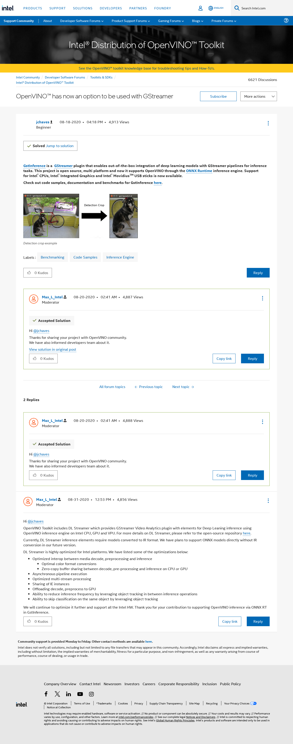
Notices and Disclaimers (200, 716)
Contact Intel (89, 683)
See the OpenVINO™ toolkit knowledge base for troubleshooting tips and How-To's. (146, 68)
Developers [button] (111, 7)
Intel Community (28, 77)
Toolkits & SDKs (101, 77)
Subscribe (218, 96)
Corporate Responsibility (178, 683)
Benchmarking (52, 257)
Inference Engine (120, 257)
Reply (258, 272)
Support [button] (57, 7)
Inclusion (209, 683)
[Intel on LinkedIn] (69, 694)
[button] (267, 123)
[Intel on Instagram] (91, 694)
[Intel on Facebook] (46, 694)
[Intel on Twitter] (57, 694)
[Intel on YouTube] (80, 694)
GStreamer (63, 165)
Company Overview (60, 683)
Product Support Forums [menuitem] (129, 20)
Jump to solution (53, 145)
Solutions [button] (82, 7)
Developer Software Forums (65, 77)
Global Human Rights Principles (175, 720)
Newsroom (112, 683)
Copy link (224, 358)
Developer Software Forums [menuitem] (80, 20)
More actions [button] (254, 96)
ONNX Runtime (199, 170)
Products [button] (32, 7)
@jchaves (41, 330)
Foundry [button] (162, 7)
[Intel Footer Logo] (21, 703)
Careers (149, 683)
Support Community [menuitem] (19, 20)
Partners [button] (138, 7)
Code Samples (85, 257)
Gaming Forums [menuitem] (169, 20)
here (158, 182)
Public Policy (230, 683)
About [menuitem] (47, 20)
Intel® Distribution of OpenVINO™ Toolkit (45, 82)
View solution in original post (52, 349)
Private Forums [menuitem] (222, 20)
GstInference (34, 165)
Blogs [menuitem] (196, 20)
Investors (132, 683)
